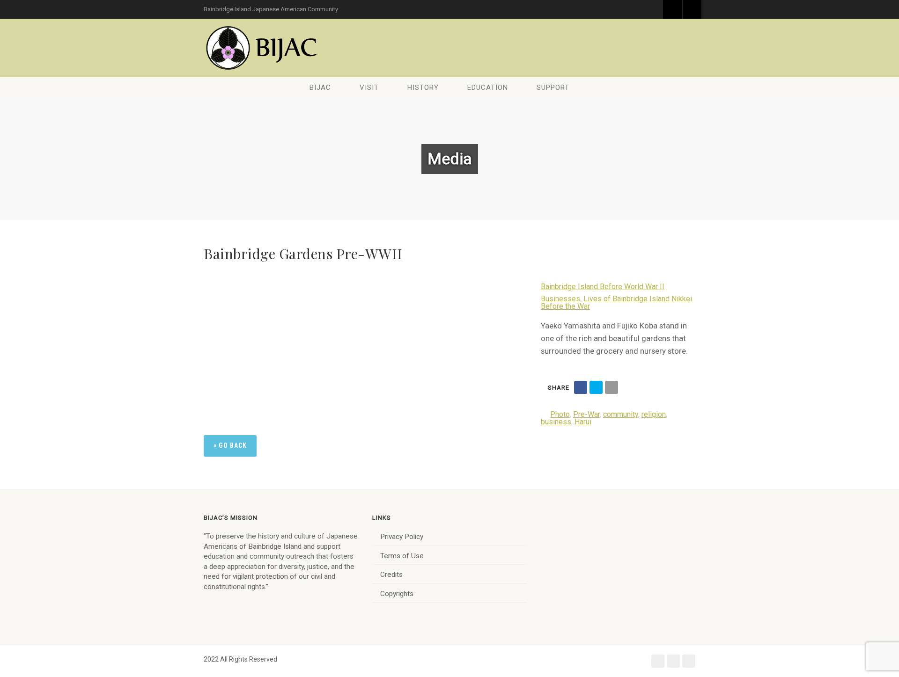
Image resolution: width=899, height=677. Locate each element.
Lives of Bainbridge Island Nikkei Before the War (616, 302)
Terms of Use (402, 556)
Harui (583, 421)
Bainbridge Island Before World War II (602, 286)
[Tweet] (596, 387)
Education (487, 87)
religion (653, 414)
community (620, 414)
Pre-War (586, 414)
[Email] (611, 387)
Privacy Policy (401, 536)
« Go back (230, 445)
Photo (560, 414)
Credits (391, 574)
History (423, 87)
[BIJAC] (262, 48)
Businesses (560, 298)
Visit (369, 87)
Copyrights (396, 594)
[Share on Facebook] (580, 387)
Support (553, 87)
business (556, 421)
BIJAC (320, 87)
